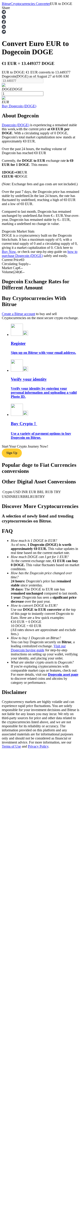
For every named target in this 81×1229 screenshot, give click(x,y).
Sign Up (11, 453)
